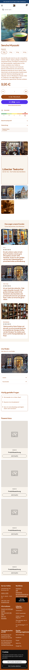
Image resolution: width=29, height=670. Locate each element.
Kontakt (3, 611)
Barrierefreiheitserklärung (22, 594)
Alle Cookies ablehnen (14, 666)
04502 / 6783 (4, 593)
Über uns (3, 616)
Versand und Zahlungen (7, 609)
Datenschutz (19, 592)
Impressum (18, 588)
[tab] (14, 378)
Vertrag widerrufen (22, 600)
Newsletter (4, 618)
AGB (17, 590)
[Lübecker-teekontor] (14, 5)
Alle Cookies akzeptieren (14, 662)
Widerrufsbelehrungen (21, 596)
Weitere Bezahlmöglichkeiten (14, 105)
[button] (26, 5)
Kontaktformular (5, 602)
